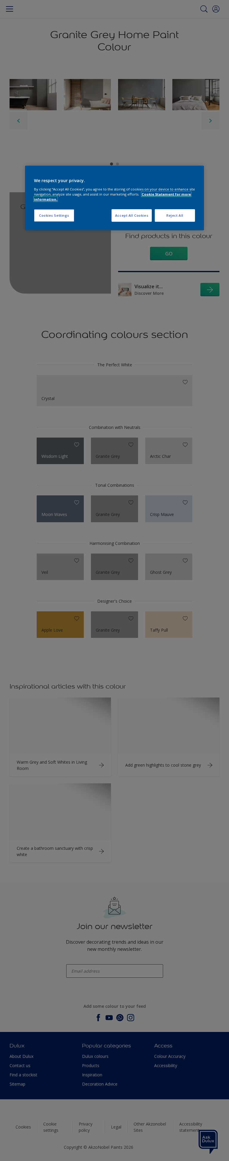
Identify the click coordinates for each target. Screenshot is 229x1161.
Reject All (174, 215)
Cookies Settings (54, 215)
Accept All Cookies (131, 215)
